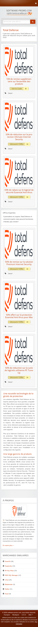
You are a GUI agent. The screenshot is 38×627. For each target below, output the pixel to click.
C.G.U (24, 615)
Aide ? (30, 615)
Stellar (7, 589)
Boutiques (15, 615)
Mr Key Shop (9, 570)
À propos (7, 615)
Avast (7, 594)
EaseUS (7, 561)
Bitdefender (9, 584)
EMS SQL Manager (11, 575)
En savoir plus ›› (8, 545)
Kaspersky (8, 566)
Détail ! (10, 93)
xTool (6, 580)
